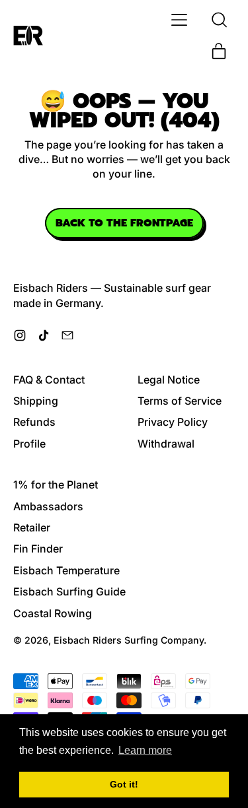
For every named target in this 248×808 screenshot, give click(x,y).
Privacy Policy (173, 421)
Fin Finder (38, 548)
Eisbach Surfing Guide (69, 591)
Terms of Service (180, 400)
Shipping (35, 400)
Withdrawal (166, 443)
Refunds (34, 421)
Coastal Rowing (52, 613)
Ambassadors (48, 506)
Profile (29, 443)
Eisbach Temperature (66, 570)
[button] (219, 20)
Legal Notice (169, 379)
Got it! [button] (124, 784)
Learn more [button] (145, 750)
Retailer (31, 527)
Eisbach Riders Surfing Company (129, 640)
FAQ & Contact (49, 379)
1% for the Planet (55, 484)
